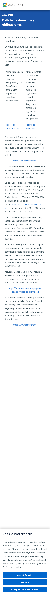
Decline (25, 582)
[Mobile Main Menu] (46, 4)
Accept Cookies (25, 575)
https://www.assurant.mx (25, 160)
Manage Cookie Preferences (25, 589)
